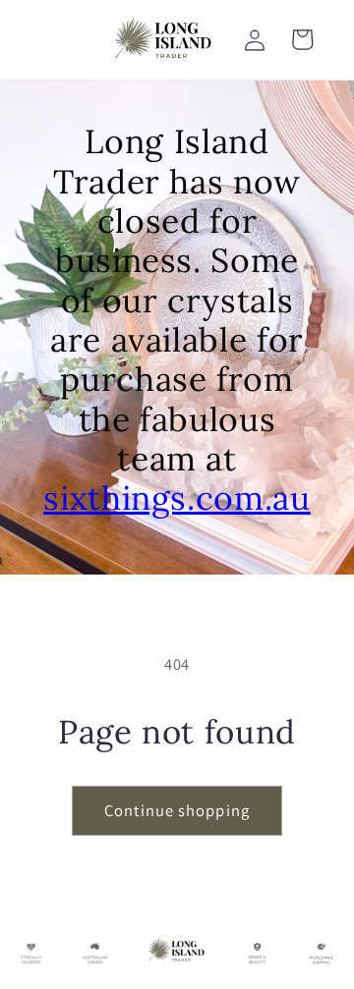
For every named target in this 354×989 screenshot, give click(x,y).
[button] (301, 39)
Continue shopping (177, 810)
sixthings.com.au (177, 497)
